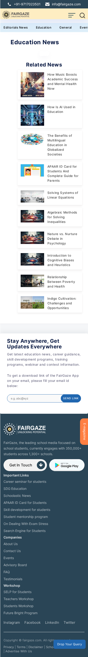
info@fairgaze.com (66, 4)
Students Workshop (19, 606)
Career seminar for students (25, 482)
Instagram (12, 622)
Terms (21, 647)
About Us (11, 544)
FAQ (7, 572)
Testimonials (13, 579)
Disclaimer (35, 647)
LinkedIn (52, 622)
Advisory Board (15, 565)
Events (9, 558)
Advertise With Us (18, 651)
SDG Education (15, 489)
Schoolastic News (17, 496)
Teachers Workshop (19, 599)
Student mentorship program (26, 517)
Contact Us (12, 551)
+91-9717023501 (27, 4)
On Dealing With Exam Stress (26, 524)
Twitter (69, 622)
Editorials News (16, 27)
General (65, 27)
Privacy (9, 647)
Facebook (32, 622)
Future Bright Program (21, 613)
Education (44, 27)
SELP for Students (17, 592)
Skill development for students (27, 510)
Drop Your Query (69, 644)
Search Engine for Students (25, 531)
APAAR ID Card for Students (25, 503)
